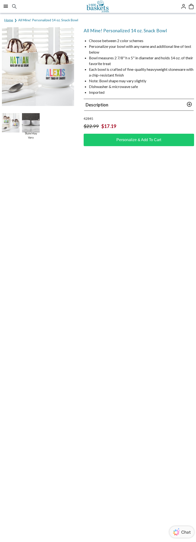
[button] (139, 105)
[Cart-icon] (191, 6)
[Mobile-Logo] (98, 6)
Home (8, 20)
